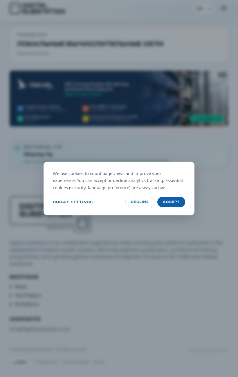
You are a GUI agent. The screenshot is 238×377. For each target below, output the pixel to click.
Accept (171, 202)
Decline (140, 202)
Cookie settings (73, 202)
